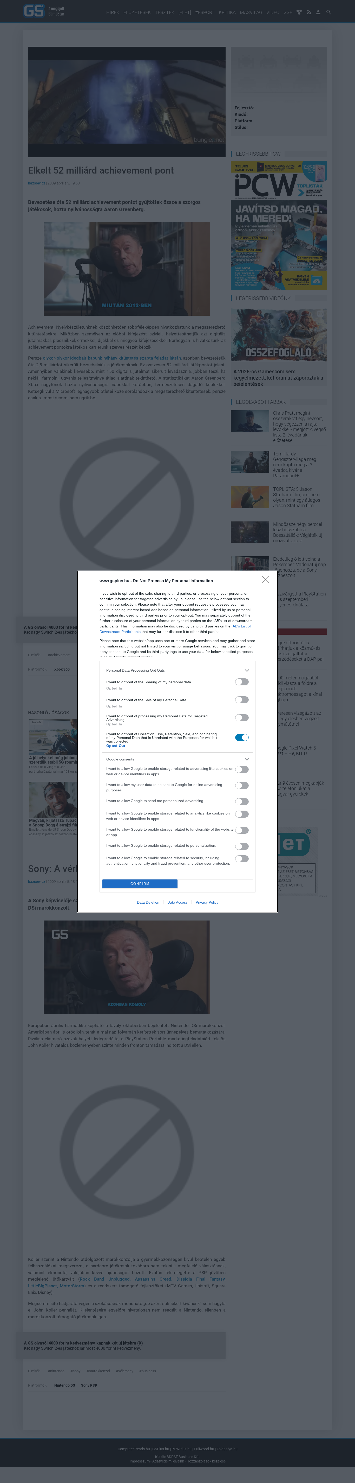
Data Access (177, 902)
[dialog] (177, 741)
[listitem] (177, 670)
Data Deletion (148, 902)
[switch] (242, 681)
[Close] (267, 581)
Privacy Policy (207, 902)
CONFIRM (140, 884)
